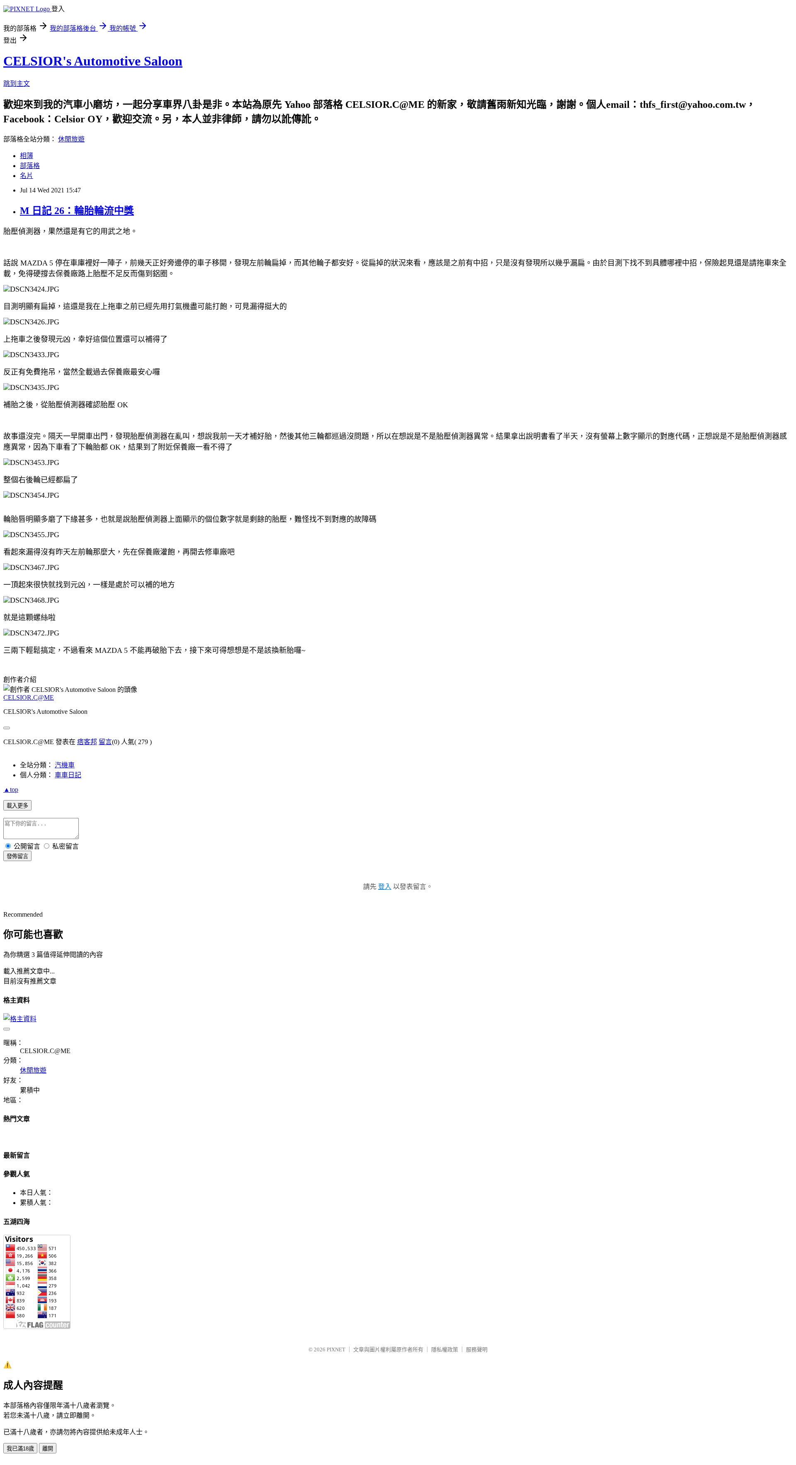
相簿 (26, 155)
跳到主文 (16, 83)
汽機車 (65, 765)
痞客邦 (87, 741)
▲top (10, 789)
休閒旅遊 (71, 139)
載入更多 (17, 806)
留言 (105, 741)
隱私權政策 (444, 1349)
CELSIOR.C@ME (28, 697)
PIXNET (336, 1349)
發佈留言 (17, 856)
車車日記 (68, 775)
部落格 (30, 165)
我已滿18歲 (20, 1449)
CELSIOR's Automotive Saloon (92, 61)
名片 (26, 175)
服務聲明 (477, 1349)
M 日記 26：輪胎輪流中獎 (77, 210)
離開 (47, 1449)
